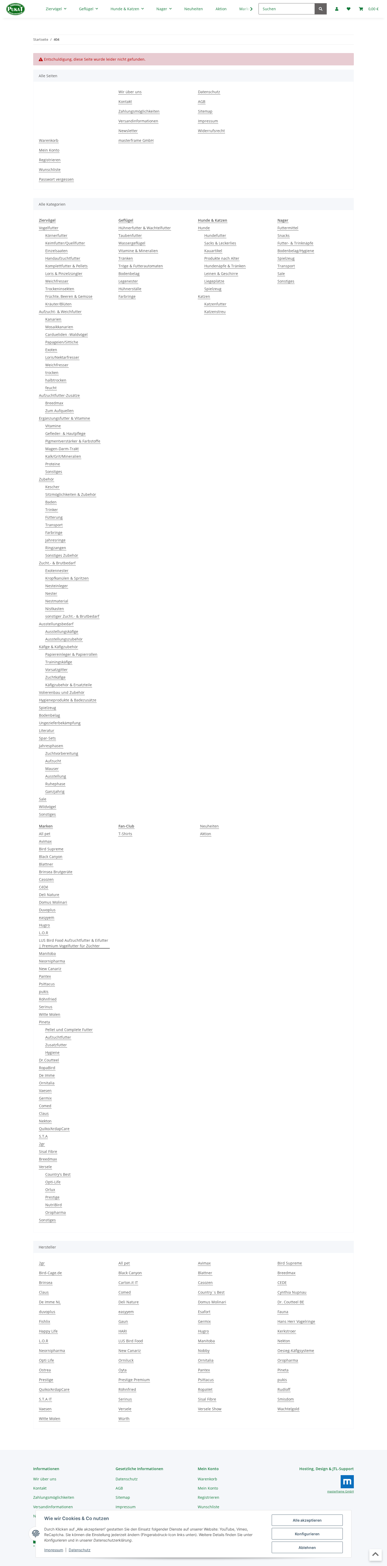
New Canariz (50, 968)
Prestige (52, 1197)
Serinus (45, 1006)
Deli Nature (49, 894)
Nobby (204, 1350)
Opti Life (46, 1360)
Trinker (51, 509)
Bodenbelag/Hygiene (295, 250)
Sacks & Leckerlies (220, 243)
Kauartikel (213, 250)
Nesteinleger (56, 585)
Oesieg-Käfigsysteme (295, 1350)
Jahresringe (55, 540)
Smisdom (285, 1399)
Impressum (53, 1550)
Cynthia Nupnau (291, 1292)
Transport (54, 524)
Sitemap (205, 111)
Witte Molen (49, 1014)
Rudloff (283, 1389)
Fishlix (44, 1321)
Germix (45, 1098)
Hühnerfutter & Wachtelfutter (144, 227)
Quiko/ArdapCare (54, 1128)
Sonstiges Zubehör (61, 555)
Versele (45, 1166)
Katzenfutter (215, 303)
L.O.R (43, 932)
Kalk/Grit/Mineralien (63, 456)
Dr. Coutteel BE (290, 1301)
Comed (45, 1105)
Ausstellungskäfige (61, 631)
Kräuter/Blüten (58, 303)
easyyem (46, 917)
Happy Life (48, 1331)
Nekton (45, 1120)
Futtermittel (287, 227)
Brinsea (45, 1282)
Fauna (282, 1311)
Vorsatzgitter (56, 669)
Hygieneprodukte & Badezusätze (67, 700)
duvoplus (47, 1311)
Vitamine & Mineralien (138, 250)
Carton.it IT (128, 1282)
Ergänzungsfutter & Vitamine (64, 418)
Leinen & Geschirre (221, 273)
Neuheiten (209, 826)
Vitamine (53, 425)
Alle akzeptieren (307, 1520)
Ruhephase (55, 783)
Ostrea (45, 1369)
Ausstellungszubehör (64, 639)
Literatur (46, 730)
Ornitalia (46, 1082)
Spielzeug (47, 707)
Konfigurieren (307, 1534)
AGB (201, 101)
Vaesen (45, 1090)
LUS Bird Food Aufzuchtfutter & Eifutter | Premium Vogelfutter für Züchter (73, 943)
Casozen (46, 879)
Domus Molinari (53, 902)
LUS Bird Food (130, 1340)
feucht (51, 387)
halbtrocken (55, 380)
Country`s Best (211, 1292)
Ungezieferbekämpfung (60, 722)
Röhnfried (48, 999)
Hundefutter (215, 235)
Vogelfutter (48, 227)
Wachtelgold (288, 1408)
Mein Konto (49, 150)
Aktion (205, 833)
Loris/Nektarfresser (62, 357)
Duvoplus (47, 909)
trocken (51, 372)
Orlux (50, 1189)
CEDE (282, 1282)
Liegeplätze (214, 281)
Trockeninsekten (59, 288)
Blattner (46, 864)
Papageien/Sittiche (61, 342)
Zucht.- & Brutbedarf (57, 562)
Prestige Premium (134, 1379)
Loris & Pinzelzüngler (63, 273)
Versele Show (209, 1408)
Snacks (283, 235)
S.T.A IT (45, 1399)
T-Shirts (125, 833)
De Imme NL (50, 1301)
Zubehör (46, 479)
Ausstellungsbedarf (56, 623)
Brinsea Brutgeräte (55, 871)
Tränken (125, 258)
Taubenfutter (130, 235)
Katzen (204, 296)
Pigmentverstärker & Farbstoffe (72, 441)
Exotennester (56, 570)
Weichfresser (56, 281)
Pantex (45, 976)
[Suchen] (321, 8)
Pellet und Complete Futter (69, 1029)
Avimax (45, 841)
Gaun (123, 1321)
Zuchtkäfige (55, 677)
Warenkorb (48, 140)
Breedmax (54, 402)
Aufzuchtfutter (58, 1037)
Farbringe (53, 532)
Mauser (52, 768)
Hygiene (52, 1052)
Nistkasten (54, 608)
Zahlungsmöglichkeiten (139, 111)
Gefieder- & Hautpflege (65, 433)
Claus (44, 1113)
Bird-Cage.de (50, 1272)
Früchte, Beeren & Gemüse (68, 296)
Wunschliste (50, 169)
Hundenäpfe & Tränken (225, 265)
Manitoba (47, 953)
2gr (42, 1143)
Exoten (51, 349)
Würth (124, 1418)
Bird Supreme (51, 848)
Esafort (204, 1311)
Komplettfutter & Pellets (66, 265)
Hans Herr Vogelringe (296, 1321)
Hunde (204, 227)
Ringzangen (55, 547)
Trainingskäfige (58, 661)
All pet (44, 833)
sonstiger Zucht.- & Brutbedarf (72, 616)
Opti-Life (53, 1181)
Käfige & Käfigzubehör (58, 646)
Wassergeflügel (131, 243)
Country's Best (58, 1174)
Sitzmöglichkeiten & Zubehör (70, 494)
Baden (51, 502)
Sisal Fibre (48, 1151)
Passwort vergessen (56, 179)
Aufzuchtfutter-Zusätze (59, 395)
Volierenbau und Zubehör (62, 692)
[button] (248, 9)
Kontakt (125, 101)
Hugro (44, 925)
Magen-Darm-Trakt (62, 448)
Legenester (128, 281)
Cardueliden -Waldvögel (66, 334)
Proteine (52, 463)
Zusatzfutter (56, 1044)
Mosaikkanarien (59, 326)
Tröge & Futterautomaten (140, 265)
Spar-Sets (47, 738)
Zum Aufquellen (59, 410)
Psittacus (47, 983)
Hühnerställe (129, 288)
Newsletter (128, 130)
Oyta (122, 1369)
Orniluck (125, 1360)
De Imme (47, 1075)
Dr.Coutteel (49, 1060)
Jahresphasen (51, 745)
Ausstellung (55, 776)
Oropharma (55, 1212)
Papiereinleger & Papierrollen (71, 654)
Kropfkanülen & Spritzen (67, 578)
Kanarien (53, 319)
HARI (122, 1331)
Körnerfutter (56, 235)
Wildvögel (47, 806)
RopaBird (47, 1067)
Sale (42, 799)
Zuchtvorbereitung (61, 753)
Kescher (52, 486)
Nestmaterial (56, 601)
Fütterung (54, 517)
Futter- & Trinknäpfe (295, 243)
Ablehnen (307, 1547)
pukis (43, 991)
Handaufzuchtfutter (62, 258)
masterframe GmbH (135, 140)
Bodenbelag (49, 715)
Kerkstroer (286, 1331)
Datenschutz (80, 1550)
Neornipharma (52, 961)
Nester (51, 593)
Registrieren (50, 159)
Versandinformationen (138, 120)
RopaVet (205, 1389)
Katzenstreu (215, 311)
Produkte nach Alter (221, 258)
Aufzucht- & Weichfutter (60, 311)
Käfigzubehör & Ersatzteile (68, 684)
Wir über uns (130, 91)
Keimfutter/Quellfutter (65, 243)
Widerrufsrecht (211, 130)
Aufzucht (53, 760)
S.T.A (43, 1136)
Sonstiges (53, 471)
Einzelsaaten (56, 250)
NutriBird (53, 1204)
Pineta (44, 1021)
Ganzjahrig (54, 791)
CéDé (43, 887)
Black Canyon (50, 856)
